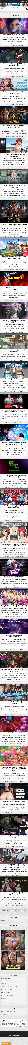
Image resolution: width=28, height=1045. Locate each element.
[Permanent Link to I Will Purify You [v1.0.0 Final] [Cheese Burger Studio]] (14, 466)
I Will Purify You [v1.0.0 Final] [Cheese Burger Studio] (14, 476)
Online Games (5, 992)
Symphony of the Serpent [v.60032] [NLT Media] (14, 225)
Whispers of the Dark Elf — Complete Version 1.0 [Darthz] (14, 545)
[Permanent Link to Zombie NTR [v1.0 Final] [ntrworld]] (14, 856)
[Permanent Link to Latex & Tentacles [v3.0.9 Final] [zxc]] (14, 724)
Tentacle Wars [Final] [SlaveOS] (14, 577)
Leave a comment (19, 45)
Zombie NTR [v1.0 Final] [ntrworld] (14, 865)
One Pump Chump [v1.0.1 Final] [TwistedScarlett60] (14, 507)
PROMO (3, 998)
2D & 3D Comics (6, 984)
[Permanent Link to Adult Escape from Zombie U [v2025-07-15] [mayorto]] (14, 659)
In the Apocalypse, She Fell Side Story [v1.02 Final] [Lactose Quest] (14, 411)
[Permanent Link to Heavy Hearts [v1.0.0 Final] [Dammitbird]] (14, 278)
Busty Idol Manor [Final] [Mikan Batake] (14, 606)
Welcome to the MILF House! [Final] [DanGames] (14, 703)
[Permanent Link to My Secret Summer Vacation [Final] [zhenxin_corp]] (14, 84)
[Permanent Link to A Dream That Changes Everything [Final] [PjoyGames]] (14, 310)
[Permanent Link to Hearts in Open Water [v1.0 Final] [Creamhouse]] (14, 145)
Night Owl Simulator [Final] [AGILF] (14, 802)
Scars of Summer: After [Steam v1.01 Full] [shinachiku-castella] (14, 444)
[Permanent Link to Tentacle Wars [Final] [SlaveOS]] (14, 567)
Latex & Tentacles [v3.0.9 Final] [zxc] (14, 733)
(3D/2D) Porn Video (14, 22)
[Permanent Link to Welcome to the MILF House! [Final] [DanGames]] (14, 692)
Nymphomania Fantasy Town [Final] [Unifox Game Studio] (14, 258)
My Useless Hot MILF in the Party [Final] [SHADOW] (14, 127)
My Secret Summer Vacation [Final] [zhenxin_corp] (14, 93)
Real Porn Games (6, 1001)
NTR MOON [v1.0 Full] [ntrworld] (14, 379)
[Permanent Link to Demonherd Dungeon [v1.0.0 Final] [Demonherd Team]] (14, 55)
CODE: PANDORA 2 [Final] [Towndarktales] (14, 636)
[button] (23, 1)
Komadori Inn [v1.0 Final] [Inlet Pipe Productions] (14, 186)
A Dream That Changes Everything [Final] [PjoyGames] (14, 321)
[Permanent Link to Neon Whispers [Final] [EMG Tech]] (14, 26)
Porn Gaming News (7, 995)
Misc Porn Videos (6, 989)
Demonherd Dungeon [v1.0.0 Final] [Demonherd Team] (14, 65)
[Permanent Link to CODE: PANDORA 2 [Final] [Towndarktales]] (14, 626)
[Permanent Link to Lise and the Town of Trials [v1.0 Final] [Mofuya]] (14, 824)
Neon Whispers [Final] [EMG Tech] (14, 35)
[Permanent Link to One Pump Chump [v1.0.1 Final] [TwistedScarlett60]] (14, 497)
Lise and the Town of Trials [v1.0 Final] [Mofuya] (14, 837)
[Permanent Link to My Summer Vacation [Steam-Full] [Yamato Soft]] (14, 342)
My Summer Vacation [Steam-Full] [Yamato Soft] (14, 351)
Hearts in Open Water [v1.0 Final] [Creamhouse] (14, 156)
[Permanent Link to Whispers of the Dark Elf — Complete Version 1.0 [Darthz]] (14, 532)
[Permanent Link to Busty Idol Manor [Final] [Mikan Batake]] (14, 597)
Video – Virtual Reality (7, 1004)
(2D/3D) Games (14, 51)
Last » (24, 910)
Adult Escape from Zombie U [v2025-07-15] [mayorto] (14, 671)
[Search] (27, 9)
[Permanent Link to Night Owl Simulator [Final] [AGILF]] (14, 791)
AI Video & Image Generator (9, 986)
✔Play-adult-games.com (8, 1014)
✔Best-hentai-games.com (8, 1011)
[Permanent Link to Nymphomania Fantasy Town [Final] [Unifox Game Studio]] (14, 247)
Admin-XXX (7, 45)
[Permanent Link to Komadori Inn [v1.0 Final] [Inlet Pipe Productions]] (14, 176)
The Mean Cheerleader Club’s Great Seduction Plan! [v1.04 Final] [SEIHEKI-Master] (14, 769)
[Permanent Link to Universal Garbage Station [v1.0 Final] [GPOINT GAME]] (14, 885)
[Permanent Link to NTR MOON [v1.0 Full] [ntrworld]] (14, 370)
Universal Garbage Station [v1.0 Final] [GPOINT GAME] (14, 894)
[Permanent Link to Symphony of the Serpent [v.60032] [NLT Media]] (14, 211)
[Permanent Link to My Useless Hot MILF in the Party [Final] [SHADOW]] (14, 115)
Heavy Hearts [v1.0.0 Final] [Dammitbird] (14, 289)
